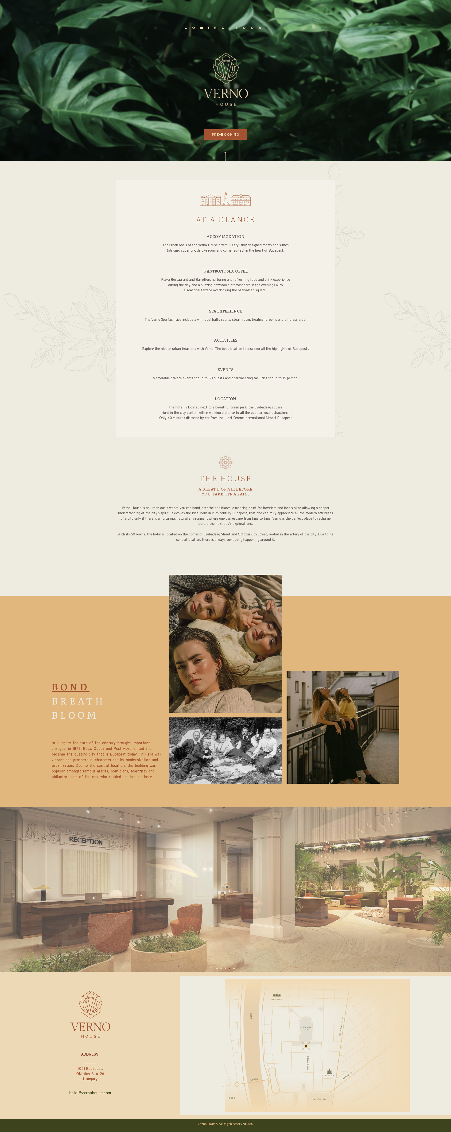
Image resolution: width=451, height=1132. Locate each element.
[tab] (76, 686)
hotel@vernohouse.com (90, 1093)
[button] (217, 968)
